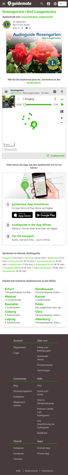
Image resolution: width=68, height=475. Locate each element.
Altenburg (42, 319)
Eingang (6, 257)
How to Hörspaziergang (45, 402)
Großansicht (34, 82)
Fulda (39, 304)
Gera (38, 311)
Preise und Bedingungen (44, 349)
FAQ (39, 385)
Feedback (42, 433)
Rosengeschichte (44, 264)
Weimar (10, 296)
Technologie (43, 370)
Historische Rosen (46, 261)
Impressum (47, 470)
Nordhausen (44, 289)
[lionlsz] (6, 24)
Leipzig (10, 319)
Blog (15, 385)
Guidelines (18, 396)
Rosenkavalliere (12, 267)
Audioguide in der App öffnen (31, 224)
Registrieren (19, 347)
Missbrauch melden (19, 404)
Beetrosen (53, 257)
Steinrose (29, 257)
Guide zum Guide (42, 393)
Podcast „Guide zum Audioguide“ (45, 412)
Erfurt (9, 289)
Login (16, 352)
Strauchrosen (16, 261)
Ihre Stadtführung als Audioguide (45, 424)
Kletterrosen (15, 264)
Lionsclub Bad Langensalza (37, 17)
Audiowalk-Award (43, 358)
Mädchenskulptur (43, 267)
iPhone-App (43, 453)
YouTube (17, 459)
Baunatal (11, 304)
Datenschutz (31, 470)
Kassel (40, 296)
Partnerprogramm (22, 391)
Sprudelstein (8, 271)
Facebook (18, 453)
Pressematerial (44, 365)
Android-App (43, 448)
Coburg (10, 311)
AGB (18, 470)
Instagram (18, 448)
